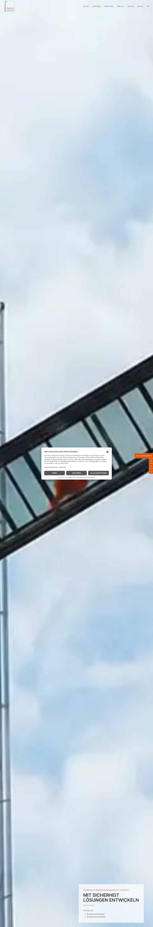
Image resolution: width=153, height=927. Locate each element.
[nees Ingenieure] (9, 6)
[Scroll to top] (148, 922)
